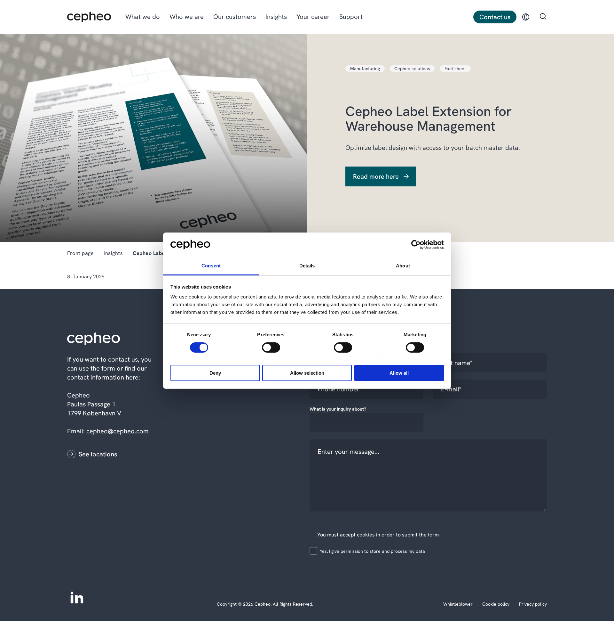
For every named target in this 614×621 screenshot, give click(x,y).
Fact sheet (455, 68)
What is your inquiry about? (339, 409)
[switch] (266, 346)
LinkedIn (76, 597)
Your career (313, 16)
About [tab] (403, 265)
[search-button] (543, 16)
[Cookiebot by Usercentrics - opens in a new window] (416, 244)
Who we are (186, 16)
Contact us (494, 17)
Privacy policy (533, 604)
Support (351, 16)
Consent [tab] (211, 265)
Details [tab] (307, 265)
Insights (276, 16)
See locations (98, 454)
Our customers (234, 16)
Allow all (399, 373)
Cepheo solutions (412, 68)
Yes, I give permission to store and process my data (372, 551)
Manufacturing (365, 68)
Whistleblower (458, 604)
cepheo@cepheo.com (117, 431)
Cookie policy (495, 604)
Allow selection (307, 373)
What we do (142, 16)
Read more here (376, 176)
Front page (80, 253)
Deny (215, 373)
